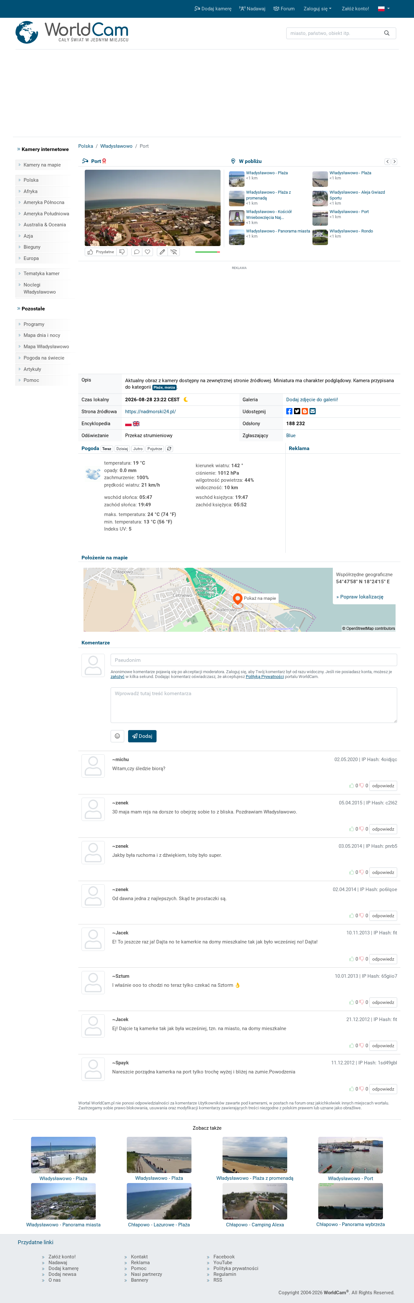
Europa (31, 258)
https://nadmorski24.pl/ (150, 412)
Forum (287, 9)
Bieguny (32, 247)
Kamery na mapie (42, 165)
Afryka (31, 191)
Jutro (138, 449)
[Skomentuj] (136, 252)
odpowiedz (383, 785)
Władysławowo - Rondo (351, 231)
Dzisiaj (122, 449)
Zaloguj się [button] (316, 9)
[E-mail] (313, 411)
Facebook (224, 1257)
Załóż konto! (355, 9)
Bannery (139, 1280)
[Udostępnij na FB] (289, 411)
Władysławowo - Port (349, 211)
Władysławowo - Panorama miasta (278, 231)
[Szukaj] (386, 33)
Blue (291, 435)
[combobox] (341, 33)
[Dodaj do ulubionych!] (147, 252)
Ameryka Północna (44, 202)
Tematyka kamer (42, 273)
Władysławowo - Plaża (267, 172)
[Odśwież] (169, 449)
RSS (217, 1280)
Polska (31, 180)
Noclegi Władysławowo (40, 288)
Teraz (106, 449)
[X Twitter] (297, 411)
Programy (34, 324)
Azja (28, 236)
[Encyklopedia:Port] (128, 423)
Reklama (140, 1262)
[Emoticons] (117, 736)
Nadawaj (255, 9)
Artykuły (32, 369)
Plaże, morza (164, 387)
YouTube (222, 1262)
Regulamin (224, 1274)
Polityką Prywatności (265, 676)
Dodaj (144, 736)
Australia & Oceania (45, 225)
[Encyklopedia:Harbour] (136, 423)
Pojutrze (154, 449)
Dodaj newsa (62, 1274)
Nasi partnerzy (146, 1274)
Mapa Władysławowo (46, 347)
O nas (55, 1280)
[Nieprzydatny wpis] (121, 252)
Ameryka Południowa (46, 214)
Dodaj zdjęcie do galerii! (312, 400)
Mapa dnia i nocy (42, 335)
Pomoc (31, 380)
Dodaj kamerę (216, 9)
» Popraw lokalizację (359, 597)
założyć (118, 676)
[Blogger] (305, 411)
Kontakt (139, 1257)
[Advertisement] (239, 316)
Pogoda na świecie (44, 358)
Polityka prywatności (235, 1268)
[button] (384, 9)
